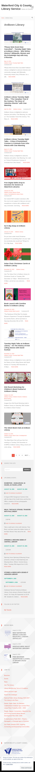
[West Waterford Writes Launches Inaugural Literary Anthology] (7, 633)
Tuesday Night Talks (18, 63)
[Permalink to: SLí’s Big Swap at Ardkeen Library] (17, 216)
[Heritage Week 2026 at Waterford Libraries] (7, 646)
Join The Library (9, 685)
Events (6, 678)
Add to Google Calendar (14, 493)
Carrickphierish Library (14, 194)
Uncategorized (23, 435)
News (21, 194)
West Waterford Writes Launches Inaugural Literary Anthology (20, 635)
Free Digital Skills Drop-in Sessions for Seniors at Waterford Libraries (14, 185)
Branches (7, 675)
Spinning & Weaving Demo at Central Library (15, 541)
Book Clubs (16, 435)
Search (27, 469)
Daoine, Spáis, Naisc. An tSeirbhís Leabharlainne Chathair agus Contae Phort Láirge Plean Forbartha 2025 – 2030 (17, 706)
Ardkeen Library (8, 63)
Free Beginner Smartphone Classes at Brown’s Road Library (21, 659)
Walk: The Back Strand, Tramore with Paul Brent (17, 510)
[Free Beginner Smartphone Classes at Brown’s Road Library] (7, 657)
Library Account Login (10, 691)
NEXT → (27, 455)
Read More (11, 76)
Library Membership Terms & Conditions (16, 688)
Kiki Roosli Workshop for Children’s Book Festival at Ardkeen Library (15, 389)
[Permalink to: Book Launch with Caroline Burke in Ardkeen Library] (17, 294)
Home (2, 17)
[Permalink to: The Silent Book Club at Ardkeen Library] (17, 418)
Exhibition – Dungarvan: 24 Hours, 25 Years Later (14, 484)
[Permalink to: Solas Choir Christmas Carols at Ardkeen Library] (17, 254)
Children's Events (17, 396)
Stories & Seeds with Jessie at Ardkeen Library (16, 573)
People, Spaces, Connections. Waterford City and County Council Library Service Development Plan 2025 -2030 (17, 713)
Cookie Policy (9, 764)
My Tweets (7, 610)
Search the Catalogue (10, 694)
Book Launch (16, 311)
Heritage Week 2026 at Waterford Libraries (21, 647)
